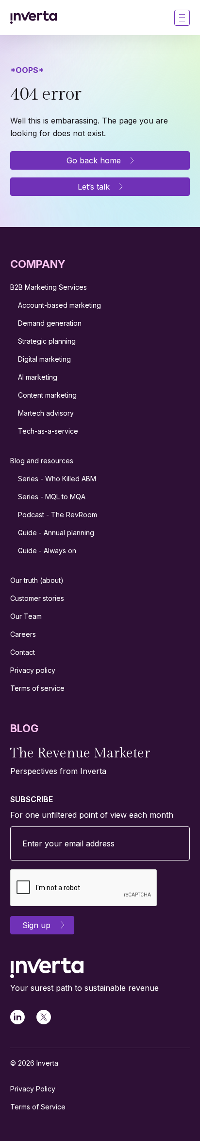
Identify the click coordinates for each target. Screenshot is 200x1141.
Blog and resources (41, 460)
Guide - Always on (47, 550)
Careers (23, 634)
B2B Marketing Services (48, 287)
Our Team (26, 616)
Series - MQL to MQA (51, 496)
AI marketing (37, 377)
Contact (22, 652)
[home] (33, 17)
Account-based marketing (59, 305)
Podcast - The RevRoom (57, 514)
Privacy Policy (32, 1089)
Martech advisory (46, 413)
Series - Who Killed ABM (57, 478)
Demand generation (50, 323)
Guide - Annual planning (56, 532)
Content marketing (47, 395)
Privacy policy (32, 670)
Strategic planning (47, 341)
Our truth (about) (37, 580)
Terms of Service (38, 1107)
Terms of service (37, 688)
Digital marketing (44, 359)
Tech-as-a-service (48, 431)
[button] (182, 18)
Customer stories (37, 598)
